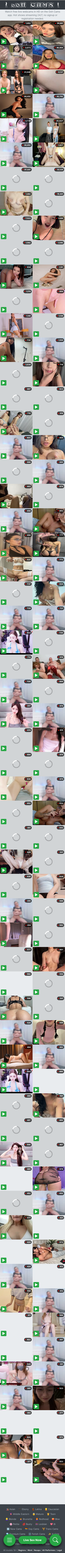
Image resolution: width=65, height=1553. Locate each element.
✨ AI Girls (53, 1534)
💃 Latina (37, 1509)
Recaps (37, 1550)
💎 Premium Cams (15, 1534)
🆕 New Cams (14, 1529)
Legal (59, 1550)
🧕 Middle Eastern (19, 1514)
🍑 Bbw (56, 1519)
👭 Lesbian (41, 1524)
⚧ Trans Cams (50, 1529)
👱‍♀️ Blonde (10, 1519)
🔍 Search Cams (50, 1543)
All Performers (48, 1550)
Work (30, 1550)
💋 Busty (27, 1524)
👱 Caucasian (52, 1509)
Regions (22, 1550)
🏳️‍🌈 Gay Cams (32, 1529)
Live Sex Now (32, 1540)
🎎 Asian (10, 1509)
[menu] (9, 1540)
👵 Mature (38, 1514)
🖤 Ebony (23, 1509)
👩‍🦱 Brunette (25, 1519)
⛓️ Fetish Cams (36, 1534)
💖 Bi (52, 1524)
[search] (55, 1540)
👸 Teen (51, 1514)
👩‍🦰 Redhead (42, 1519)
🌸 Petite (14, 1524)
